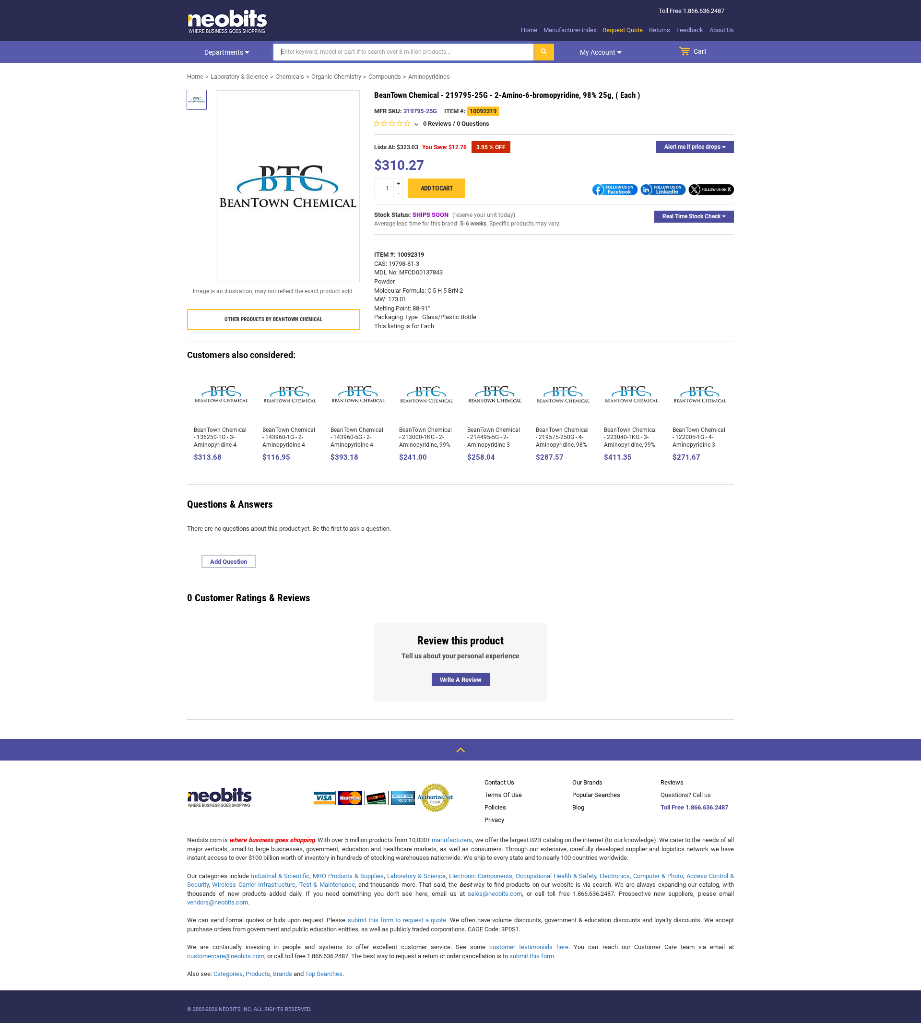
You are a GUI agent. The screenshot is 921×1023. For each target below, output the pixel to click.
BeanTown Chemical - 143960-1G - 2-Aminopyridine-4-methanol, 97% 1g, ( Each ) (288, 445)
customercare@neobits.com (225, 956)
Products (258, 973)
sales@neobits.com (495, 893)
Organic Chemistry (336, 76)
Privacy (494, 819)
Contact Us (499, 782)
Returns (659, 30)
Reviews (672, 782)
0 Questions (473, 123)
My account (598, 52)
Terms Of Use (503, 794)
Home (529, 30)
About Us (721, 30)
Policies (495, 807)
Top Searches (323, 973)
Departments (224, 52)
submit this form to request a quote (397, 920)
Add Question (228, 561)
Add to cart (437, 188)
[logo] (228, 21)
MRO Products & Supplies (348, 876)
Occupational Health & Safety (556, 876)
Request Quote (622, 30)
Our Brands (587, 782)
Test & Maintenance (327, 884)
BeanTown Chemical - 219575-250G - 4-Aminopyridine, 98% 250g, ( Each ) (562, 441)
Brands (282, 973)
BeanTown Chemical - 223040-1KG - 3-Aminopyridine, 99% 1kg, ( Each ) (630, 441)
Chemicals (289, 76)
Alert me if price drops (693, 146)
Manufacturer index (569, 30)
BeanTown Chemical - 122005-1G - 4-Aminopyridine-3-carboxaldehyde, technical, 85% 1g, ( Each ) (699, 449)
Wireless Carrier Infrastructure (253, 884)
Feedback (689, 30)
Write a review (461, 679)
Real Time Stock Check (692, 216)
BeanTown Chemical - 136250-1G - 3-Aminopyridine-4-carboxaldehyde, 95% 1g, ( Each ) (221, 445)
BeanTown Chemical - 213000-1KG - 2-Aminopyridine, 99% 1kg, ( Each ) (425, 441)
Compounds (384, 76)
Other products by (273, 319)
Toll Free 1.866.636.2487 (694, 807)
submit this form (531, 956)
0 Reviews (437, 123)
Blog (578, 807)
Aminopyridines (429, 76)
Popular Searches (596, 794)
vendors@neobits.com (217, 902)
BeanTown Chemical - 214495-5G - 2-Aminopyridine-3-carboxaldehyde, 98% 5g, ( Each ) (494, 445)
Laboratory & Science (239, 76)
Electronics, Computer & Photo (641, 876)
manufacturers (452, 840)
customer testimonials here (528, 947)
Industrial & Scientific (280, 876)
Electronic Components (480, 876)
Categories (228, 973)
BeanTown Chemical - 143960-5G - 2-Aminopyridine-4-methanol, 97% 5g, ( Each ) (357, 445)
